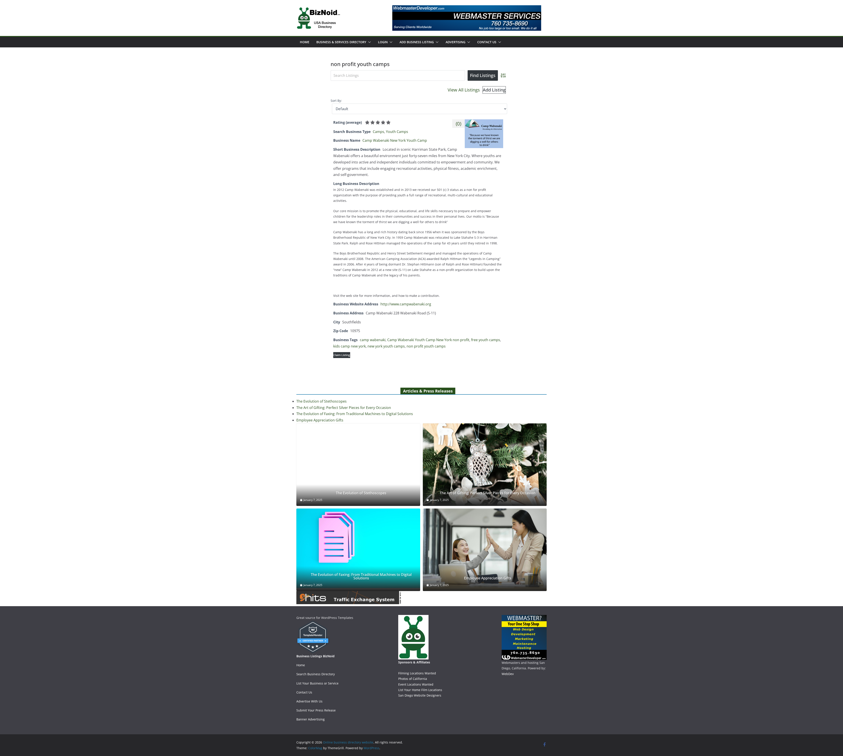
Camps (378, 131)
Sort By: (336, 101)
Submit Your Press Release (316, 710)
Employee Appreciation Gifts (319, 420)
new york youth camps (386, 346)
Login (383, 42)
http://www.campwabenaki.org (405, 304)
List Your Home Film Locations (420, 690)
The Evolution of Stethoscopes (321, 401)
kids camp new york (349, 346)
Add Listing (494, 90)
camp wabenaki (372, 339)
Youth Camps (397, 131)
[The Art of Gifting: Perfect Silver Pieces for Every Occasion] (485, 464)
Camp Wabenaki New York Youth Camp (394, 140)
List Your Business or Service (317, 683)
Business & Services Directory (341, 42)
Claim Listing (341, 355)
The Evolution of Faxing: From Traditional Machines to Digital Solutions (354, 413)
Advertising (455, 42)
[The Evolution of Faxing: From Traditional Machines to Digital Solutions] (358, 548)
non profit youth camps (426, 346)
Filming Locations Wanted (417, 673)
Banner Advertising (310, 719)
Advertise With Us (309, 701)
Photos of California (412, 679)
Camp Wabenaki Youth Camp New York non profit (428, 339)
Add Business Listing (417, 42)
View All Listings (464, 90)
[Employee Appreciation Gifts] (485, 550)
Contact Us (486, 42)
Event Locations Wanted (415, 684)
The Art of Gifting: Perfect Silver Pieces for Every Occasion (343, 407)
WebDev (508, 674)
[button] (368, 42)
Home (304, 42)
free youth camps (485, 339)
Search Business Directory (315, 674)
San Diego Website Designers (419, 695)
